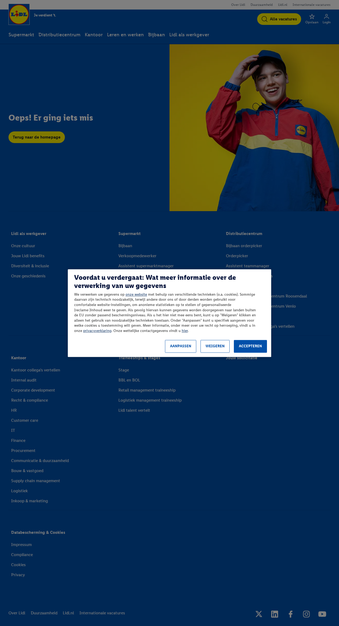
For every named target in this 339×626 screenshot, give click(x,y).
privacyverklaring (97, 330)
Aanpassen (180, 346)
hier (185, 330)
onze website (136, 294)
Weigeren (215, 346)
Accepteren (250, 346)
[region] (169, 313)
